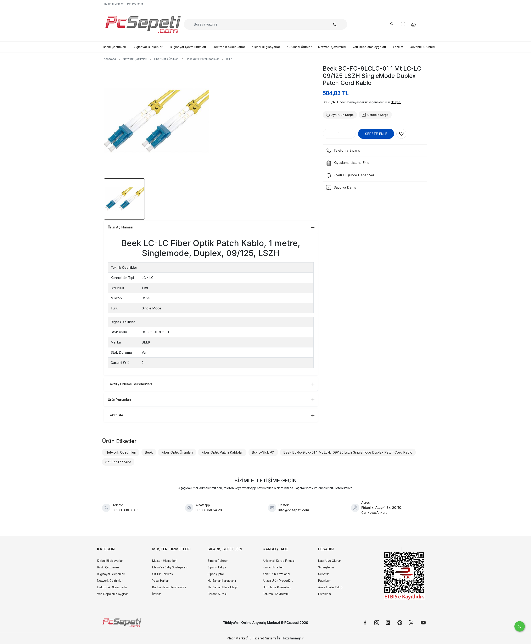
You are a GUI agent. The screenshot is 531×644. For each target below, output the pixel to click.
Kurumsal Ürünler (299, 47)
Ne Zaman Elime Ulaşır (223, 587)
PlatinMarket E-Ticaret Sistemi (251, 638)
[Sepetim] (411, 24)
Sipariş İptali (216, 574)
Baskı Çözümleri (114, 47)
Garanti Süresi (217, 594)
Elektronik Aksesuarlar (229, 47)
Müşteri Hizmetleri (164, 560)
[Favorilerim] (403, 24)
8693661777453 (118, 462)
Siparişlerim (326, 567)
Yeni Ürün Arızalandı (276, 574)
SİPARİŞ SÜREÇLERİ (225, 549)
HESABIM (326, 549)
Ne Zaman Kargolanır (222, 580)
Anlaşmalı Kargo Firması (279, 560)
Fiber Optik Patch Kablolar (222, 452)
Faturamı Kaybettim (276, 594)
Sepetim (323, 574)
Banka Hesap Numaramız (169, 587)
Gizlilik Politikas (162, 574)
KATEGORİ (106, 549)
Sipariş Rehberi (218, 560)
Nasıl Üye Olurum (329, 560)
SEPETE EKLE (376, 134)
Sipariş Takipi (217, 567)
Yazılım (398, 47)
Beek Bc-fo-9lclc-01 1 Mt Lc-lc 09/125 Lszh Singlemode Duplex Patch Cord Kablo (347, 452)
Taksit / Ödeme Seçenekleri (130, 384)
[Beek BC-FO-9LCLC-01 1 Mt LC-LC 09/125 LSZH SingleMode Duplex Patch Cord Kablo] (156, 121)
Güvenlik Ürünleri (422, 47)
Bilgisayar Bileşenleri (148, 47)
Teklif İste (115, 415)
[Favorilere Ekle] (401, 134)
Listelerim (324, 594)
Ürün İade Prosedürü (277, 587)
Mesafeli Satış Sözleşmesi (170, 567)
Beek (149, 452)
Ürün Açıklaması (120, 227)
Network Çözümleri (332, 47)
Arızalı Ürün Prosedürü (278, 580)
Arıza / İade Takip (330, 587)
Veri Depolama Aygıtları (369, 47)
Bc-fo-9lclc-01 (263, 452)
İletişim (156, 594)
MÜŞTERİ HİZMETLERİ (171, 549)
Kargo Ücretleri (273, 567)
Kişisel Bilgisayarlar (266, 47)
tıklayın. (396, 102)
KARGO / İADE (275, 549)
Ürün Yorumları (119, 399)
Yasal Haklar (160, 580)
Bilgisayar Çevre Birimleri (188, 47)
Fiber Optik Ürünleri (177, 452)
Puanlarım (324, 580)
